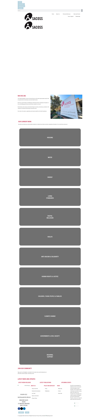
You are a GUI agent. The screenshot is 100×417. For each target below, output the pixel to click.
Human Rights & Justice (50, 276)
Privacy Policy (34, 398)
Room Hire (60, 393)
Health (50, 237)
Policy (46, 388)
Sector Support (71, 16)
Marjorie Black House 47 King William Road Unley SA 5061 (24, 402)
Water (50, 157)
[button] (24, 47)
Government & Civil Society (50, 336)
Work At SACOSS (35, 395)
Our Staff (33, 393)
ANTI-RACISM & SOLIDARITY (50, 256)
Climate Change (50, 316)
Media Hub (60, 388)
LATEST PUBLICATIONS (45, 382)
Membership (78, 16)
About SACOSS (35, 388)
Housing (50, 137)
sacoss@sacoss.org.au (24, 397)
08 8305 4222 (23, 394)
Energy (50, 177)
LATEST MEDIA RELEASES (24, 382)
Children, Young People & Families (50, 296)
